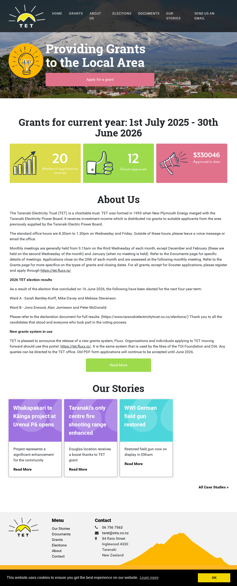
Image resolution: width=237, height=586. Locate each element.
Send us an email (204, 16)
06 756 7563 (112, 527)
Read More (22, 469)
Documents (148, 13)
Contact (58, 556)
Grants (76, 13)
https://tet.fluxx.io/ (56, 270)
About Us (95, 16)
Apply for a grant (100, 79)
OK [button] (214, 578)
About (57, 551)
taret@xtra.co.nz (115, 533)
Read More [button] (118, 365)
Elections (121, 13)
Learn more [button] (149, 578)
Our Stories (173, 16)
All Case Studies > (213, 487)
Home (57, 13)
